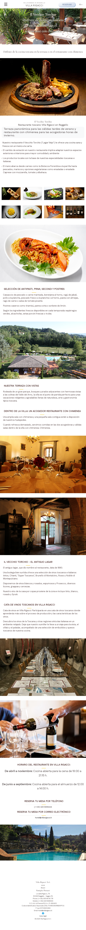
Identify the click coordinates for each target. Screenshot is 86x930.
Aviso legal (43, 916)
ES (80, 4)
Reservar (67, 4)
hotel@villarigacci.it (43, 817)
